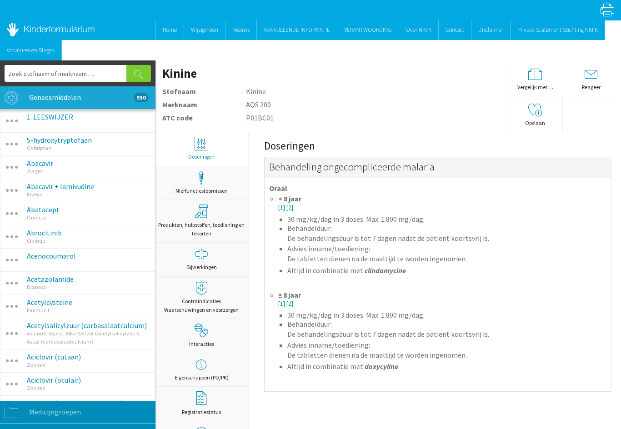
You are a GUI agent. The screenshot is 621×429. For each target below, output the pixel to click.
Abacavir (40, 163)
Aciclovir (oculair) (54, 379)
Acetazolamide (50, 279)
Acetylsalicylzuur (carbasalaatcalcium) (87, 325)
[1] (282, 207)
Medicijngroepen (54, 411)
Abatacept (43, 209)
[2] (289, 207)
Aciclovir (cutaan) (54, 356)
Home (170, 30)
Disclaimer (490, 30)
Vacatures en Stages (31, 50)
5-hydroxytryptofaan (59, 140)
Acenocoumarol (51, 255)
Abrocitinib (44, 232)
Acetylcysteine (49, 302)
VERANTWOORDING (368, 30)
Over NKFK (418, 30)
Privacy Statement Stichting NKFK (557, 30)
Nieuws (241, 30)
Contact (455, 30)
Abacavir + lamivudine (60, 186)
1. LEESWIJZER (50, 116)
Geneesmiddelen (87, 97)
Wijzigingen (204, 30)
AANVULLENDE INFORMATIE (297, 30)
